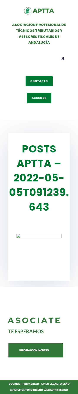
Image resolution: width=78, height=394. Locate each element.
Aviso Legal (49, 383)
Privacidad (31, 383)
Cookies (14, 383)
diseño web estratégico (50, 389)
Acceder (39, 97)
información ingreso (34, 350)
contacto (39, 81)
